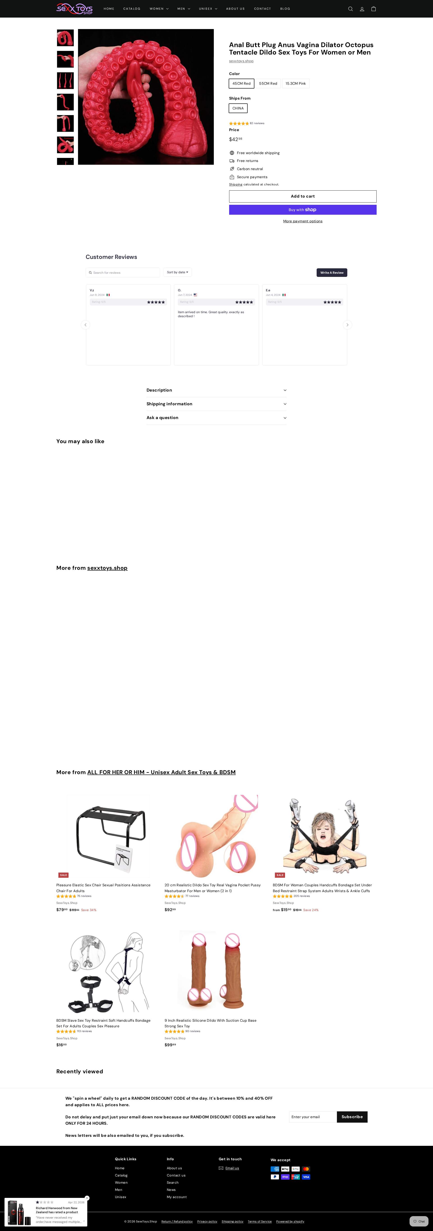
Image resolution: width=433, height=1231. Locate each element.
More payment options (302, 221)
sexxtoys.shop (241, 61)
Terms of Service (260, 1221)
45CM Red (242, 83)
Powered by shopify (290, 1221)
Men (118, 1190)
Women (121, 1182)
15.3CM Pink (296, 83)
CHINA (238, 108)
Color (234, 73)
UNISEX (206, 9)
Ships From (240, 98)
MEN (182, 9)
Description (159, 390)
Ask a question (163, 417)
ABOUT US (235, 9)
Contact (262, 9)
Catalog (131, 9)
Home (109, 9)
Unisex (120, 1197)
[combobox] (178, 272)
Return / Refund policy (177, 1221)
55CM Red (268, 83)
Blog (285, 9)
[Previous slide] (85, 325)
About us (174, 1168)
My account (177, 1197)
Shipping (235, 184)
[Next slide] (347, 325)
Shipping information (170, 404)
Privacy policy (207, 1221)
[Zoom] (146, 97)
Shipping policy (232, 1221)
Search (173, 1182)
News (171, 1190)
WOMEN (157, 9)
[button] (246, 124)
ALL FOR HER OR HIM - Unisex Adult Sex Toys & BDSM (161, 772)
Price (234, 129)
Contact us (176, 1175)
